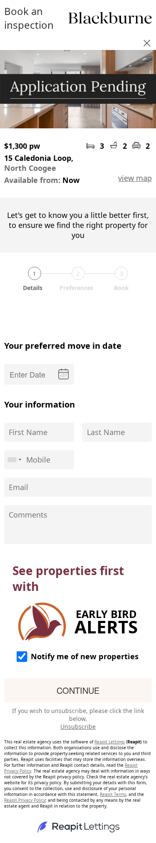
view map (135, 178)
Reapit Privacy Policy (24, 800)
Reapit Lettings (109, 742)
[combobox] (14, 459)
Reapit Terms (113, 794)
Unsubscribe (78, 726)
